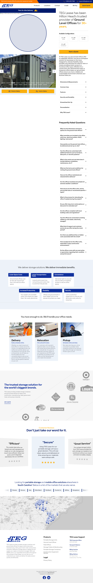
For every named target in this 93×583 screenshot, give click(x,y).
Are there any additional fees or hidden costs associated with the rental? (72, 235)
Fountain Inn (47, 490)
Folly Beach (37, 490)
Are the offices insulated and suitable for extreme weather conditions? (72, 182)
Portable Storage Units (50, 540)
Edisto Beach (27, 490)
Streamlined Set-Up (66, 102)
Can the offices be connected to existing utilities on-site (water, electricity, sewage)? (72, 219)
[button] (54, 71)
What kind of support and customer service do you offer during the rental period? (71, 228)
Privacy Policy (48, 560)
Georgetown (65, 490)
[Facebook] (44, 578)
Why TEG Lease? (65, 112)
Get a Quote (7, 402)
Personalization (64, 107)
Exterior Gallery (15, 91)
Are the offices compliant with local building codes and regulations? (71, 211)
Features (63, 92)
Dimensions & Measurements (69, 82)
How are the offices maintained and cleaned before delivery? (71, 176)
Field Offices (47, 545)
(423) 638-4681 (73, 542)
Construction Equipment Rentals (51, 553)
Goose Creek (75, 490)
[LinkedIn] (48, 578)
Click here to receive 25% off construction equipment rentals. (16, 1)
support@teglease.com (85, 1)
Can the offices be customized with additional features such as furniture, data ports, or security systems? (71, 153)
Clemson (12, 490)
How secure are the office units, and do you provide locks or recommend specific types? (72, 190)
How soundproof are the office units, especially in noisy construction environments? (71, 243)
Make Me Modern (51, 572)
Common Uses (64, 87)
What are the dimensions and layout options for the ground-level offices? (71, 129)
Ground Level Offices (50, 542)
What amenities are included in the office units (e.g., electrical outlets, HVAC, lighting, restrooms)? (72, 137)
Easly (19, 490)
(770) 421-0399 (73, 546)
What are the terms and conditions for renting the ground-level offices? (71, 169)
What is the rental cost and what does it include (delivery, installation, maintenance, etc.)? (72, 161)
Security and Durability (67, 97)
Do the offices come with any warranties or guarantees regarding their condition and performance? (72, 252)
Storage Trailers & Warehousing (53, 547)
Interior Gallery (43, 91)
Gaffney (56, 490)
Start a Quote (73, 52)
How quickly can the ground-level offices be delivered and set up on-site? (72, 145)
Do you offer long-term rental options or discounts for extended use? (72, 205)
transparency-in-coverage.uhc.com (46, 574)
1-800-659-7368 (70, 1)
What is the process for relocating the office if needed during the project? (71, 198)
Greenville (85, 490)
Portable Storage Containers (52, 549)
